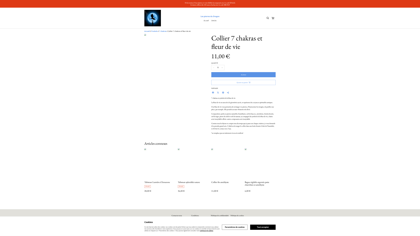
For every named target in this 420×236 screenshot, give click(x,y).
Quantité (214, 63)
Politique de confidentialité (220, 215)
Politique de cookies (237, 215)
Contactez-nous (177, 215)
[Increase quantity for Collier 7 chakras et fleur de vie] (222, 67)
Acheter (243, 75)
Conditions (195, 215)
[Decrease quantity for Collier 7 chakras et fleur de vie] (213, 67)
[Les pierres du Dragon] (152, 18)
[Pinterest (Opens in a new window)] (223, 92)
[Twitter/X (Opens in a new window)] (218, 92)
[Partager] (228, 92)
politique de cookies (206, 231)
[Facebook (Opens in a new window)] (213, 92)
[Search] (267, 18)
